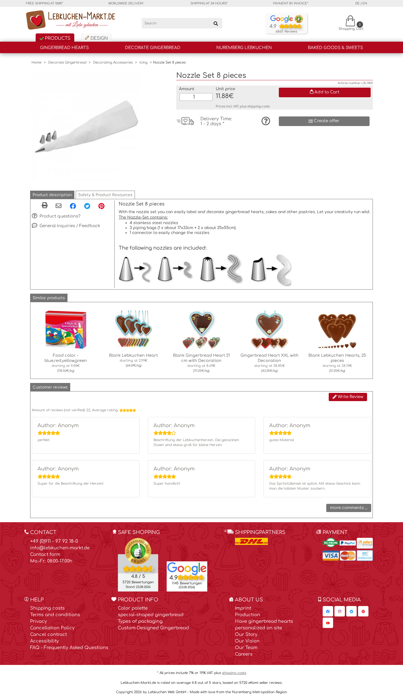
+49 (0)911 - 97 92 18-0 (54, 541)
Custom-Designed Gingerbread (153, 627)
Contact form (45, 554)
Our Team (246, 647)
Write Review (350, 397)
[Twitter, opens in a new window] (87, 206)
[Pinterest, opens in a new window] (101, 206)
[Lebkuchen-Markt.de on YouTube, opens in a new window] (328, 623)
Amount (186, 89)
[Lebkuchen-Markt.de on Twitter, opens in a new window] (351, 611)
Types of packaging (140, 621)
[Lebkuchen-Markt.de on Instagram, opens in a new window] (339, 611)
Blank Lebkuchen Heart (133, 355)
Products (57, 38)
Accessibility (44, 641)
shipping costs (258, 106)
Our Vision (247, 641)
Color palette (133, 608)
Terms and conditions (55, 614)
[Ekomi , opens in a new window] (138, 564)
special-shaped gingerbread (150, 614)
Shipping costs (47, 608)
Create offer (326, 121)
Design (98, 38)
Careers (243, 654)
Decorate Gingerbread (152, 47)
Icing (143, 62)
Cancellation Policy (52, 627)
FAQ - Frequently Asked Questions (69, 647)
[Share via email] (58, 206)
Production (247, 614)
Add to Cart (326, 92)
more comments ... (348, 507)
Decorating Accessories (113, 62)
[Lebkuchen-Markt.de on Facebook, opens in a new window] (328, 611)
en (364, 3)
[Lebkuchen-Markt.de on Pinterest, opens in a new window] (363, 611)
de (357, 3)
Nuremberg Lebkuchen (244, 47)
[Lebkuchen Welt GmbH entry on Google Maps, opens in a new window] (187, 568)
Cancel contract (48, 634)
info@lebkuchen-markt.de (60, 547)
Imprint (243, 608)
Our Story (246, 634)
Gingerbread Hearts (64, 47)
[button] (52, 195)
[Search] (216, 23)
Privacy (38, 621)
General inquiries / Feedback (69, 226)
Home (36, 62)
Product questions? (59, 216)
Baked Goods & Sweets (335, 47)
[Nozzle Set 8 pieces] (85, 126)
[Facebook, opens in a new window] (73, 206)
